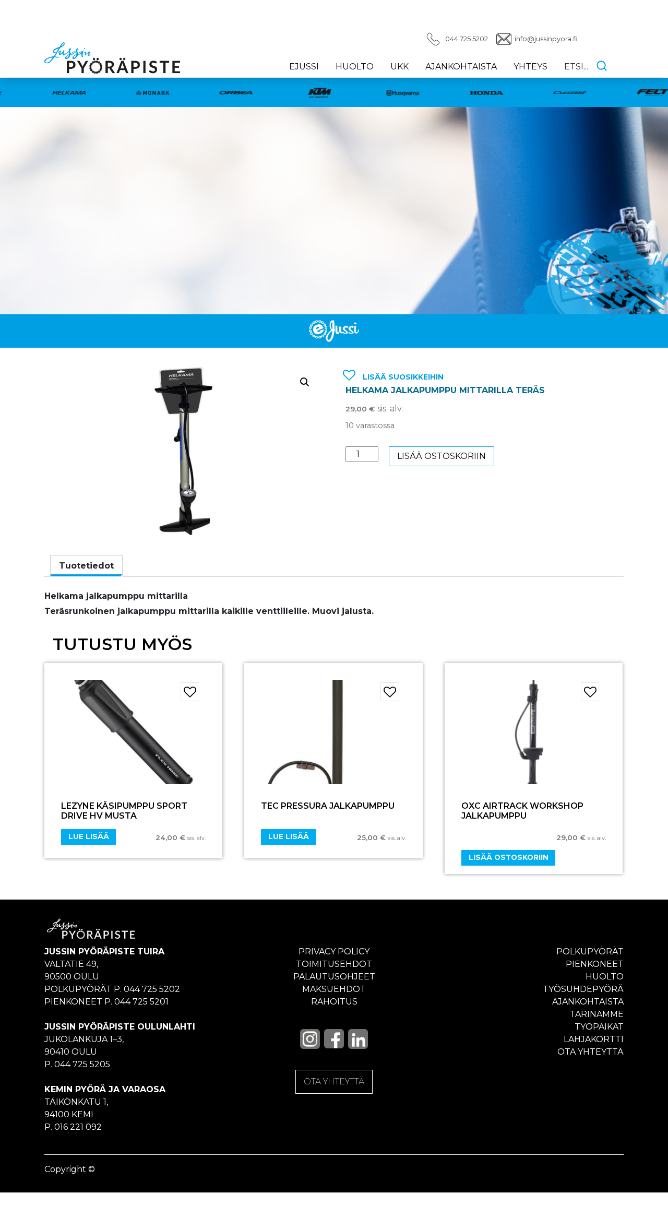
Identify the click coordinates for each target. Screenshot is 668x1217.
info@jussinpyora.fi (546, 39)
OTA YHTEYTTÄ (334, 1081)
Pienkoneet (595, 964)
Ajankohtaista (461, 67)
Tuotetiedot (86, 566)
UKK (399, 67)
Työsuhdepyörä (583, 989)
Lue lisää (88, 836)
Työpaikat (599, 1027)
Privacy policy (334, 951)
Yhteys (530, 67)
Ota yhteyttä (590, 1052)
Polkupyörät (590, 951)
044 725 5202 (466, 39)
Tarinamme (597, 1014)
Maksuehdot (334, 989)
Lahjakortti (594, 1039)
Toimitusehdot (334, 964)
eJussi (304, 67)
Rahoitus (334, 1002)
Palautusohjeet (334, 977)
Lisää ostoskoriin (441, 456)
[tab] (86, 566)
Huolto (355, 67)
